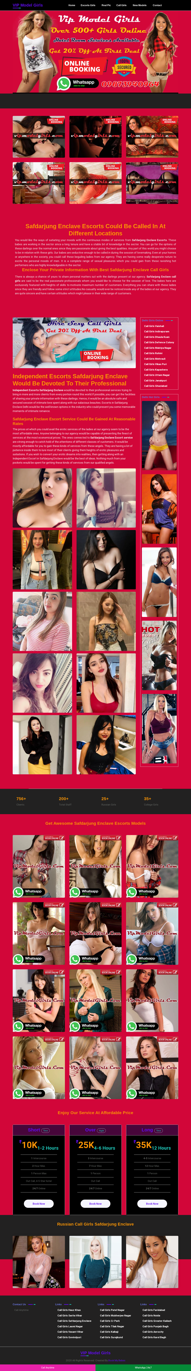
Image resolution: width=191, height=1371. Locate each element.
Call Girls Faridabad (154, 1309)
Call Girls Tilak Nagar (112, 1326)
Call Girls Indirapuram (156, 331)
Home (72, 6)
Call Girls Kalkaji (109, 1331)
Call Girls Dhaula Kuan (157, 336)
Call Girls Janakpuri (155, 380)
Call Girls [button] (121, 5)
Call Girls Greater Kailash (157, 1320)
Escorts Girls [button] (88, 5)
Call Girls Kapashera (156, 369)
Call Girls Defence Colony (159, 342)
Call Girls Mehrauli (154, 358)
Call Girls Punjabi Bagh (156, 1326)
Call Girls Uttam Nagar (157, 375)
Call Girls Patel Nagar (112, 1309)
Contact (157, 5)
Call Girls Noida (151, 1315)
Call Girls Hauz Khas (69, 1309)
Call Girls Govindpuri (69, 1337)
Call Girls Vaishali (154, 326)
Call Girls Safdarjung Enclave (74, 1320)
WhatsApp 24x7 (143, 1367)
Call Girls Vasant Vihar (70, 1331)
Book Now (39, 1203)
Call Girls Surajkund (111, 1337)
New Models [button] (140, 5)
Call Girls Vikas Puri (155, 364)
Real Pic (106, 5)
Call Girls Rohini (153, 353)
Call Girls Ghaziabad (155, 385)
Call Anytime (21, 1309)
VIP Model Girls (28, 5)
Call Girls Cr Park (110, 1320)
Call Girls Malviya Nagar (157, 347)
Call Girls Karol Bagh (154, 1337)
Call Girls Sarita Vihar (69, 1315)
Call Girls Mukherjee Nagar (115, 1315)
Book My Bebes (116, 1360)
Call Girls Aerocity (153, 1331)
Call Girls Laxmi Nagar (70, 1326)
